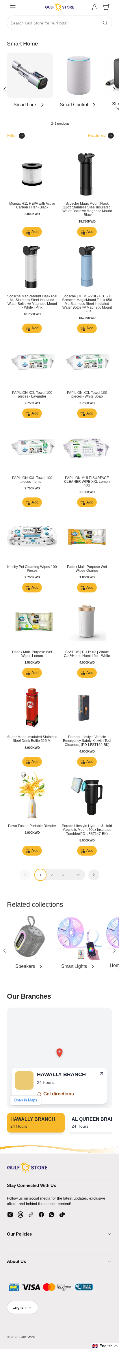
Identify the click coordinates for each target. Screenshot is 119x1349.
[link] (95, 7)
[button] (12, 7)
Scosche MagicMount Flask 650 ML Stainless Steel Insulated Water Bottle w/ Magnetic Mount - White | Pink (32, 301)
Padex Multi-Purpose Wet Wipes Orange (87, 569)
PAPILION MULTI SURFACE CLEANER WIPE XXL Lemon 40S (87, 481)
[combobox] (59, 23)
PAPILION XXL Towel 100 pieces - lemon (32, 480)
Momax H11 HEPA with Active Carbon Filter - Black (32, 205)
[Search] (105, 23)
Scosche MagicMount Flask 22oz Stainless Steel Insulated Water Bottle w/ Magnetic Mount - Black (87, 209)
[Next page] (94, 875)
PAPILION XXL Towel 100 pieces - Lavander (32, 394)
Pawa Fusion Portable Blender (32, 826)
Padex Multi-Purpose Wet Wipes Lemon (32, 654)
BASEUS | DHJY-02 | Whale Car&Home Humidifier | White (87, 654)
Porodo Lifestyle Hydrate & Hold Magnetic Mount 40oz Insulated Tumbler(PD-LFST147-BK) (87, 829)
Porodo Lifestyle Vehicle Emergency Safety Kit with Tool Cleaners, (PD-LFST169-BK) (87, 740)
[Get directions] (101, 1075)
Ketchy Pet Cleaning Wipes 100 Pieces (32, 569)
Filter (12, 135)
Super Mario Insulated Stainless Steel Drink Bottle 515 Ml (32, 739)
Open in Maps (25, 1100)
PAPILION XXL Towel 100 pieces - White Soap (87, 394)
